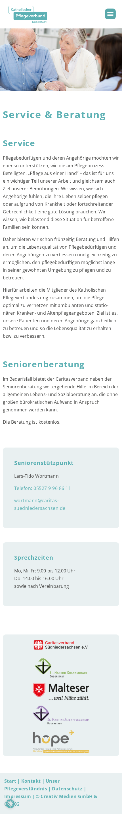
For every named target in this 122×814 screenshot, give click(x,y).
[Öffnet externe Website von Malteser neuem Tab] (61, 691)
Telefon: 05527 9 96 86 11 (42, 488)
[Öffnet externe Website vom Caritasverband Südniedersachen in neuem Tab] (61, 645)
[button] (110, 14)
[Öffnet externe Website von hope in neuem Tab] (61, 741)
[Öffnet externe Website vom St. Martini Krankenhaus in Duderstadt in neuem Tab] (61, 667)
